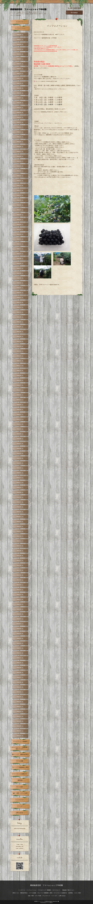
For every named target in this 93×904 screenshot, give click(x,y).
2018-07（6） (20, 502)
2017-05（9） (20, 570)
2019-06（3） (20, 448)
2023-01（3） (20, 239)
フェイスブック (19, 800)
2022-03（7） (20, 287)
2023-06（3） (20, 214)
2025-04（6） (20, 112)
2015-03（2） (20, 696)
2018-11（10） (20, 482)
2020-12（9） (20, 360)
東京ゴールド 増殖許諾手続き (20, 754)
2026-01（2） (20, 68)
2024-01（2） (20, 180)
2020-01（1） (20, 414)
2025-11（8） (20, 78)
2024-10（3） (20, 136)
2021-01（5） (20, 356)
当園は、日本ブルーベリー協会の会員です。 (47, 284)
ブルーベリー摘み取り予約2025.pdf (46, 81)
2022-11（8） (20, 248)
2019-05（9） (20, 453)
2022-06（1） (20, 273)
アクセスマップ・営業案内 (20, 741)
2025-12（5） (20, 73)
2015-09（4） (20, 667)
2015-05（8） (20, 687)
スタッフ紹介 (19, 787)
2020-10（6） (20, 370)
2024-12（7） (20, 127)
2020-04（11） (20, 399)
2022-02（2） (20, 292)
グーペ (47, 902)
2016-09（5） (20, 609)
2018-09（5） (20, 492)
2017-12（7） (20, 536)
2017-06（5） (20, 565)
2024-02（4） (20, 175)
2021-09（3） (20, 317)
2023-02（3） (20, 234)
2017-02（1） (20, 584)
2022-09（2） (20, 258)
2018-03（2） (20, 521)
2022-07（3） (20, 268)
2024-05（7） (20, 161)
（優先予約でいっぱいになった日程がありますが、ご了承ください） (50, 89)
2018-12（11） (20, 477)
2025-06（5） (20, 102)
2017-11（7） (20, 541)
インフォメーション (20, 28)
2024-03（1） (20, 171)
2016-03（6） (20, 638)
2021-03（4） (20, 346)
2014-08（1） (20, 726)
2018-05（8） (20, 511)
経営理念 (20, 780)
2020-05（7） (20, 394)
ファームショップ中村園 (43, 901)
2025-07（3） (20, 97)
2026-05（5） (20, 49)
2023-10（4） (20, 195)
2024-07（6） (20, 151)
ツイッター (20, 806)
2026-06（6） (20, 44)
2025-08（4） (20, 93)
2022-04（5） (20, 283)
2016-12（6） (20, 594)
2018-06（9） (20, 506)
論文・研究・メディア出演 (20, 793)
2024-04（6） (20, 166)
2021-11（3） (20, 307)
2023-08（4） (20, 205)
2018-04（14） (20, 516)
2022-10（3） (20, 253)
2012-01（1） (20, 730)
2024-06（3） (20, 156)
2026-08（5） (20, 34)
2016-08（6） (20, 614)
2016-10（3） (20, 604)
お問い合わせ (19, 812)
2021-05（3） (20, 336)
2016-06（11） (20, 623)
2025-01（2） (20, 122)
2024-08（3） (20, 146)
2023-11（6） (20, 190)
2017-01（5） (20, 589)
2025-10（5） (20, 83)
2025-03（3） (20, 117)
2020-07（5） (20, 385)
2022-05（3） (20, 278)
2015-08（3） (20, 672)
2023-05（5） (20, 219)
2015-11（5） (20, 657)
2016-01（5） (20, 648)
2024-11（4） (20, 132)
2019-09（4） (20, 433)
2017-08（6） (20, 555)
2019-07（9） (20, 443)
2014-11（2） (20, 716)
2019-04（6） (20, 458)
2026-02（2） (20, 63)
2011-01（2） (20, 735)
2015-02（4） (20, 701)
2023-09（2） (20, 200)
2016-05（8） (20, 628)
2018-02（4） (20, 526)
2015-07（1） (20, 677)
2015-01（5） (20, 706)
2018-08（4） (20, 497)
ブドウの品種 (19, 761)
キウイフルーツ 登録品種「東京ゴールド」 (19, 748)
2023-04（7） (20, 224)
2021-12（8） (20, 302)
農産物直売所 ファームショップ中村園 (46, 885)
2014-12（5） (20, 711)
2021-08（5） (20, 321)
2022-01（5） (20, 297)
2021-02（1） (20, 351)
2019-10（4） (20, 429)
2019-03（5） (20, 463)
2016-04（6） (20, 633)
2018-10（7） (20, 487)
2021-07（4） (20, 326)
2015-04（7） (20, 692)
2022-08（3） (20, 263)
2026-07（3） (20, 39)
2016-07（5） (20, 618)
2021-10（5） (20, 312)
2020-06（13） (20, 390)
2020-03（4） (20, 404)
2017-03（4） (20, 580)
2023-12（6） (20, 185)
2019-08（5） (20, 438)
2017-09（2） (20, 550)
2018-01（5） (20, 531)
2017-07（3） (20, 560)
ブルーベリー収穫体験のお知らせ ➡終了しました (49, 34)
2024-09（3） (20, 141)
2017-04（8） (20, 575)
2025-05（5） (20, 107)
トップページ (19, 22)
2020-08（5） (20, 380)
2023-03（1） (20, 229)
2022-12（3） (20, 244)
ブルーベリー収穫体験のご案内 (20, 767)
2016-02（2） (20, 643)
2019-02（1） (20, 468)
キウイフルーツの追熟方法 (19, 774)
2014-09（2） (20, 721)
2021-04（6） (20, 341)
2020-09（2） (20, 375)
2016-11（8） (20, 599)
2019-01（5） (20, 472)
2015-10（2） (20, 662)
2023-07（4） (20, 209)
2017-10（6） (20, 545)
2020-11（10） (20, 365)
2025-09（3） (20, 88)
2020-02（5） (20, 409)
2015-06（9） (20, 682)
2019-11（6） (20, 424)
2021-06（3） (20, 331)
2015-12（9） (20, 653)
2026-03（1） (20, 59)
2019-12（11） (20, 419)
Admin (51, 902)
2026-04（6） (20, 54)
